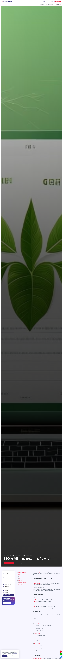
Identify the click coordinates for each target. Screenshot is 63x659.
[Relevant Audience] (7, 1)
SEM (19, 578)
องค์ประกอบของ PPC (22, 586)
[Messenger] (61, 657)
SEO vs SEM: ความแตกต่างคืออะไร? (27, 555)
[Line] (61, 654)
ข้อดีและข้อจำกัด (20, 574)
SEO (19, 576)
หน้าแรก (5, 555)
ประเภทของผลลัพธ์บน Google (22, 572)
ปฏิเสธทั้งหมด (10, 656)
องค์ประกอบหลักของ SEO (22, 582)
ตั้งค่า (14, 656)
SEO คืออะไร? (20, 580)
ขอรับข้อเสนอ (58, 1)
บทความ (8, 555)
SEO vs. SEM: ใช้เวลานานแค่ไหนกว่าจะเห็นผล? (23, 590)
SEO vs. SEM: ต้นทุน (21, 588)
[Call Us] (61, 651)
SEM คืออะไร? (20, 584)
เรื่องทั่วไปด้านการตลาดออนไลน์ (15, 555)
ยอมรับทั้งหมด (4, 656)
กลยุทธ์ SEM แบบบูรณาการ (21, 598)
